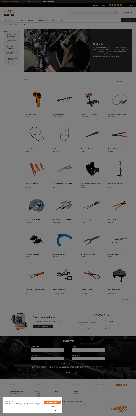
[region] (32, 405)
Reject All (52, 406)
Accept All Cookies (52, 402)
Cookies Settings (52, 410)
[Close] (60, 398)
